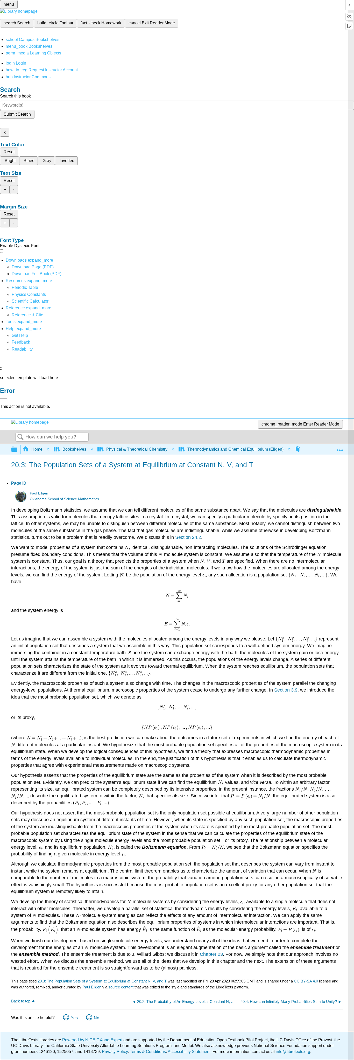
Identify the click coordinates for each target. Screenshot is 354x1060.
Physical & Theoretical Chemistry (136, 449)
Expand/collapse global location (340, 448)
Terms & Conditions (148, 1051)
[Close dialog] (3, 398)
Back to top (20, 1001)
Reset (9, 152)
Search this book (15, 96)
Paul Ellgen (39, 493)
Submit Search (17, 114)
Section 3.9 (286, 690)
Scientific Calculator (30, 301)
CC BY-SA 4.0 (306, 981)
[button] (21, 342)
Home (37, 449)
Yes (74, 1018)
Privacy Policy (115, 1051)
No (96, 1018)
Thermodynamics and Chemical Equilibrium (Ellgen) (235, 449)
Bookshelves (74, 449)
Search (20, 437)
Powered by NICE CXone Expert (92, 1040)
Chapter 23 (211, 954)
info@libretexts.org (292, 1051)
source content (120, 987)
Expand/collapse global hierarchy (17, 449)
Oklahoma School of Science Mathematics (64, 499)
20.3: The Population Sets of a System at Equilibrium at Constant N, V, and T (102, 981)
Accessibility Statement (189, 1051)
